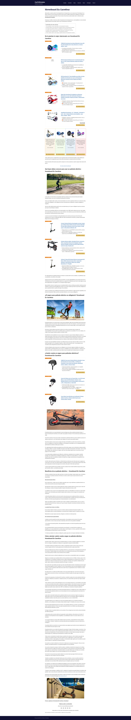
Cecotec (64, 2)
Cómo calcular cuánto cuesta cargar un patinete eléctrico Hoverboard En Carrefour (60, 32)
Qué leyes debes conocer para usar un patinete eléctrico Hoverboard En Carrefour (60, 27)
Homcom (79, 2)
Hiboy (74, 2)
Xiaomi (94, 2)
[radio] (61, 708)
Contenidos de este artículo (52, 24)
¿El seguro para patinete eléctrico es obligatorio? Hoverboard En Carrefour (59, 28)
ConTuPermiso (40, 2)
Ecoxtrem (70, 2)
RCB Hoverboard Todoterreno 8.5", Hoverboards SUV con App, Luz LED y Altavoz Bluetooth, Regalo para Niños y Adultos (72, 61)
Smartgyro (89, 2)
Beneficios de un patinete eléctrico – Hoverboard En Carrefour (57, 31)
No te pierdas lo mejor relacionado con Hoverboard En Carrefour (57, 26)
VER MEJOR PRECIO (81, 53)
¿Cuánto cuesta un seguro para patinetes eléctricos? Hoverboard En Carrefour (59, 30)
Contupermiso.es (63, 675)
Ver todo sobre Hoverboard (65, 165)
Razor (84, 2)
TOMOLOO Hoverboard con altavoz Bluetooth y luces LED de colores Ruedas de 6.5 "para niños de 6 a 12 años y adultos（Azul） (72, 45)
